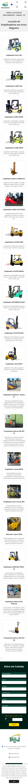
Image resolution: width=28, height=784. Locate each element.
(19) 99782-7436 (15, 757)
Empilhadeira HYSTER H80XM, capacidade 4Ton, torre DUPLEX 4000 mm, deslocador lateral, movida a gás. (14, 274)
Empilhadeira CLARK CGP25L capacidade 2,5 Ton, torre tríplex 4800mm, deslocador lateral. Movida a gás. (14, 120)
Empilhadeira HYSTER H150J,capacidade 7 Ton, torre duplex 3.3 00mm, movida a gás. (14, 245)
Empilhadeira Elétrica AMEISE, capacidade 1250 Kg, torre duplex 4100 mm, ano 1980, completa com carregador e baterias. (14, 182)
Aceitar (14, 781)
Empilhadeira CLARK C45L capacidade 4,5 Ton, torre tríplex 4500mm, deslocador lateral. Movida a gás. (14, 89)
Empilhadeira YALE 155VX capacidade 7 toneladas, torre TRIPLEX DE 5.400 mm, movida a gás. (14, 367)
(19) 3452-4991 (15, 753)
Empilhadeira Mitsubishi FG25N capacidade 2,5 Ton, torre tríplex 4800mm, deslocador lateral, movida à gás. (14, 305)
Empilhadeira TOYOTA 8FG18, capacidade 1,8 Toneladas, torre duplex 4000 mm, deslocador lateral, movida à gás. (14, 336)
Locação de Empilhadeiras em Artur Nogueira (14, 24)
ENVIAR (14, 724)
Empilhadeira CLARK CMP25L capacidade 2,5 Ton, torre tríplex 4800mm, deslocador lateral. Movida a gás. (14, 151)
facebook (12, 5)
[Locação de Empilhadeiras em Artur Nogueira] (14, 743)
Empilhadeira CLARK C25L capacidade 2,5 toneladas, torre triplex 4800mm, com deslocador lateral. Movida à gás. (14, 58)
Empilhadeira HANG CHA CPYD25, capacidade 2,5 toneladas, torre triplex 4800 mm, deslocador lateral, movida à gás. (14, 214)
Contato (26, 7)
